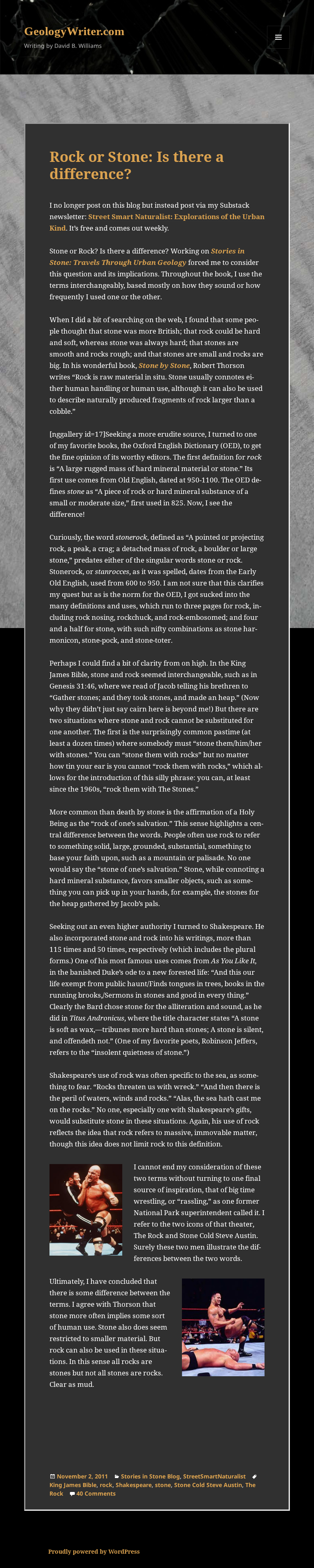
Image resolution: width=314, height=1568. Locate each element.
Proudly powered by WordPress (94, 1551)
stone (163, 1485)
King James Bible (72, 1485)
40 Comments (96, 1493)
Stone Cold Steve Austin (208, 1485)
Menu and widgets (278, 48)
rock (106, 1485)
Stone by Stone (164, 365)
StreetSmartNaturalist (214, 1476)
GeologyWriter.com (74, 31)
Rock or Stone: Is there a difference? (136, 165)
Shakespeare (134, 1485)
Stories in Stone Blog (150, 1476)
